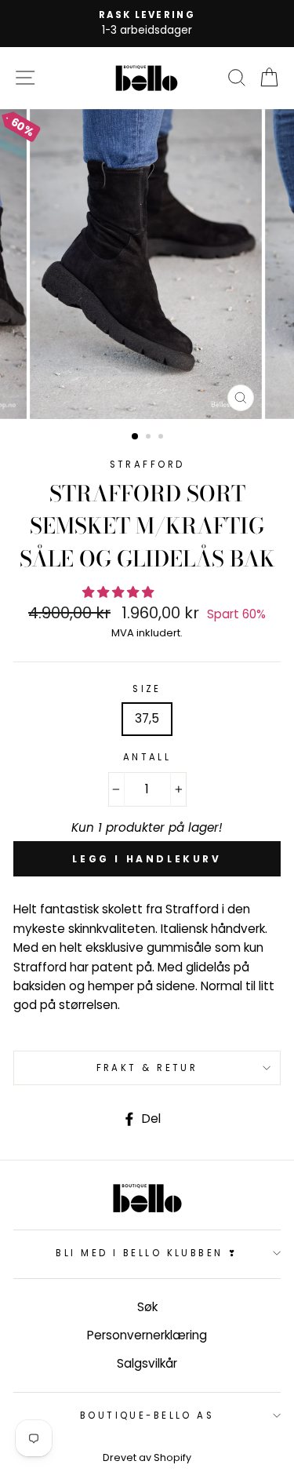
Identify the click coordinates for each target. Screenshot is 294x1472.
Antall (147, 757)
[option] (147, 23)
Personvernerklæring (147, 1335)
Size (147, 689)
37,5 (147, 718)
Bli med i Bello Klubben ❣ (147, 1253)
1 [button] (136, 437)
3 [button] (162, 438)
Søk (147, 1307)
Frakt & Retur (147, 1068)
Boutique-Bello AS (147, 1415)
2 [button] (150, 438)
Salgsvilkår (147, 1363)
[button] (119, 592)
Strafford (147, 464)
